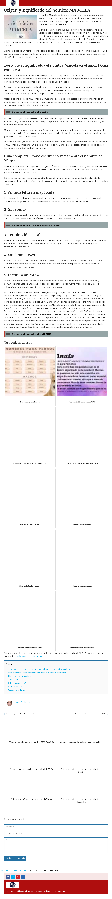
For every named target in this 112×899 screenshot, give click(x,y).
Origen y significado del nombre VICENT (90, 714)
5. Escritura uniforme (16, 690)
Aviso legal (10, 891)
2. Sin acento (13, 679)
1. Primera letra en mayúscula (20, 676)
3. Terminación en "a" (17, 683)
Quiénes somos (50, 891)
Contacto (38, 891)
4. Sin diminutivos (15, 686)
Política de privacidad (24, 891)
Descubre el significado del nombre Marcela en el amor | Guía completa (39, 669)
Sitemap (61, 891)
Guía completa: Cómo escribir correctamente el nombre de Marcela (37, 672)
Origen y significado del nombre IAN (20, 714)
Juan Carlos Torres (24, 702)
